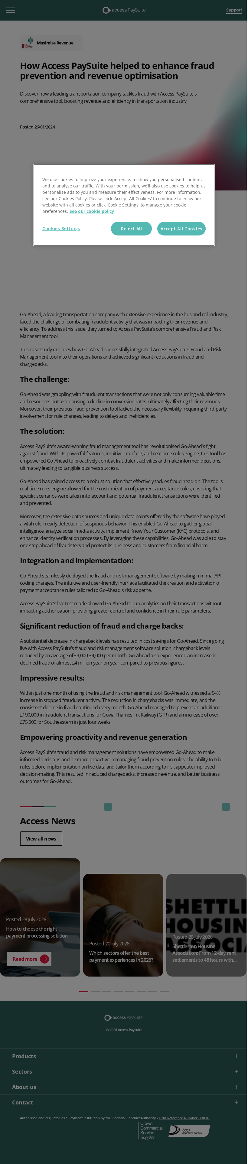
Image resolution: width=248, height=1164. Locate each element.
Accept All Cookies (181, 228)
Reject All (131, 228)
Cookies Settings (61, 228)
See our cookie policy (92, 211)
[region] (124, 205)
